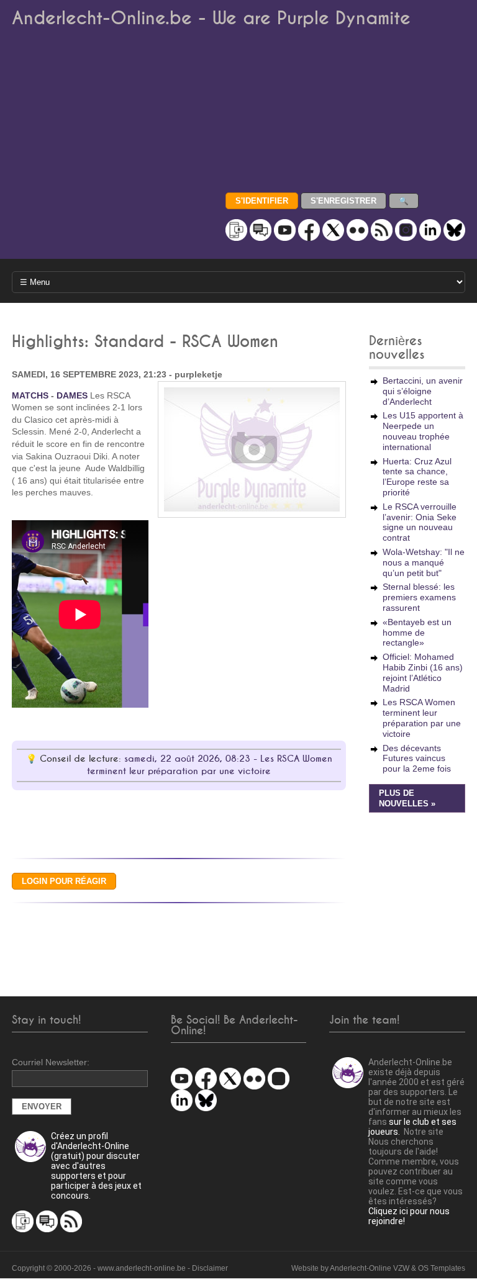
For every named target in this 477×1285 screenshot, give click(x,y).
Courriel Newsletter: (50, 1062)
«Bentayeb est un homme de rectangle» (417, 632)
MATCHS (30, 395)
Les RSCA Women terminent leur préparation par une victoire (422, 717)
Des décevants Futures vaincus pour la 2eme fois (417, 758)
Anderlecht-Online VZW (369, 1268)
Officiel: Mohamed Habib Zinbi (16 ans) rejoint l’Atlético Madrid (423, 672)
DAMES (72, 395)
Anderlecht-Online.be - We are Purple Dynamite (211, 18)
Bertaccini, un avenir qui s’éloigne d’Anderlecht (423, 391)
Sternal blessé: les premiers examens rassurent (419, 597)
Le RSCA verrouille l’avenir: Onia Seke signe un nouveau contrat (420, 522)
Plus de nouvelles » (407, 798)
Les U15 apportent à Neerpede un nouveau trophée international (423, 430)
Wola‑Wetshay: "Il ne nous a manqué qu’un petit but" (424, 562)
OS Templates (441, 1268)
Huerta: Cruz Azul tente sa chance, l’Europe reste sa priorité (417, 476)
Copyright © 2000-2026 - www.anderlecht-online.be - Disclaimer (120, 1268)
